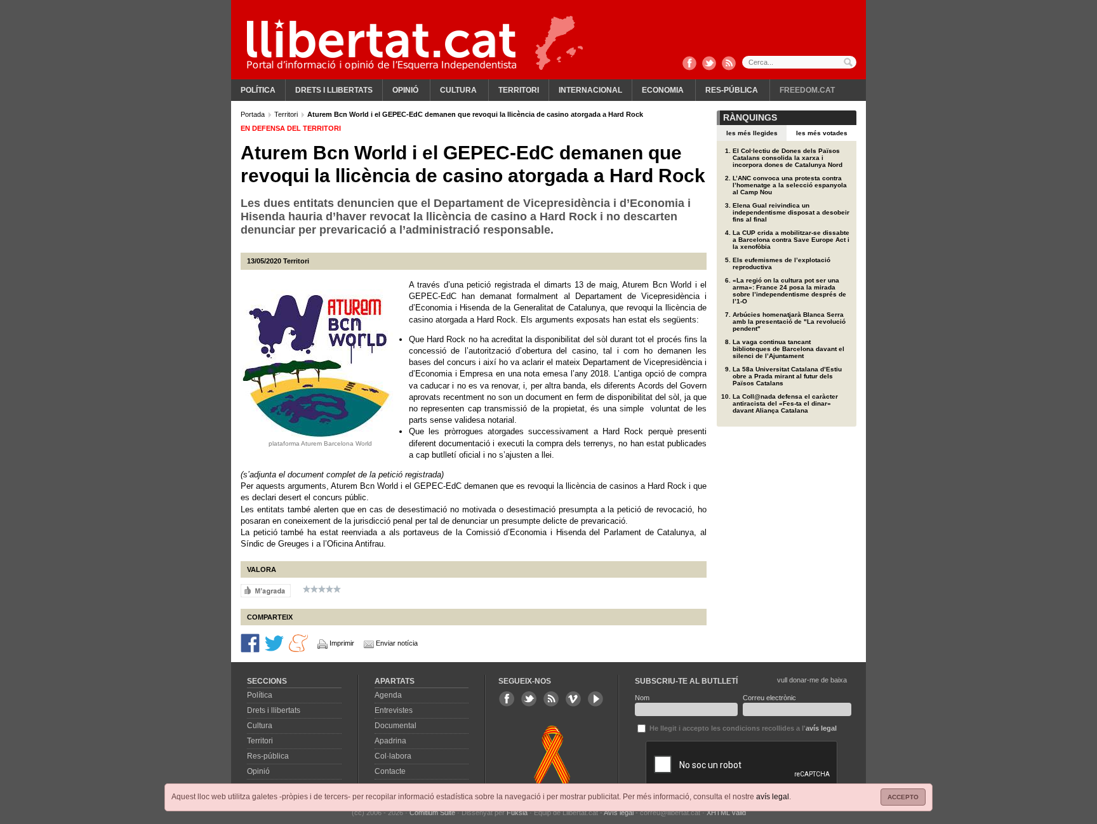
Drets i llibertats (334, 90)
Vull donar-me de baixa (812, 680)
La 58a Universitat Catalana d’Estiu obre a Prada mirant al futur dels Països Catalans (787, 376)
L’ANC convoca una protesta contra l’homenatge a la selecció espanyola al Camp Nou (790, 185)
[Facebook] (689, 64)
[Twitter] (709, 64)
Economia (663, 90)
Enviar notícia (397, 643)
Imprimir (341, 643)
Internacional (590, 90)
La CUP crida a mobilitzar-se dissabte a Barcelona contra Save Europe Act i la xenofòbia (791, 239)
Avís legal (619, 812)
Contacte (390, 771)
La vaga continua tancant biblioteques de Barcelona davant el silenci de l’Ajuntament (788, 348)
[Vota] (266, 590)
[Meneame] (298, 642)
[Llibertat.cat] (381, 44)
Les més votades (822, 133)
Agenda (388, 695)
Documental (395, 725)
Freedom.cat (807, 90)
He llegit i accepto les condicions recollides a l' (742, 728)
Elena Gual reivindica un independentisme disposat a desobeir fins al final (791, 212)
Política (258, 90)
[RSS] (729, 64)
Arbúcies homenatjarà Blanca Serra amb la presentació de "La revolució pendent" (789, 321)
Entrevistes (394, 710)
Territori (518, 90)
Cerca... (799, 62)
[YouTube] (595, 699)
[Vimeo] (573, 699)
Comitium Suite (432, 812)
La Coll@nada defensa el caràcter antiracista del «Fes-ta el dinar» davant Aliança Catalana (785, 403)
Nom (642, 697)
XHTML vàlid (726, 812)
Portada (254, 114)
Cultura (458, 90)
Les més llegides (752, 133)
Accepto (903, 797)
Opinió (405, 90)
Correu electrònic (769, 697)
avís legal (772, 796)
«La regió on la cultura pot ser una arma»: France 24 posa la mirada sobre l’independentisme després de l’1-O (789, 291)
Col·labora (393, 756)
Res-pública (731, 90)
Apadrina (390, 740)
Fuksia (517, 812)
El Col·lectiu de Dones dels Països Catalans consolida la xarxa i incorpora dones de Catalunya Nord (787, 157)
